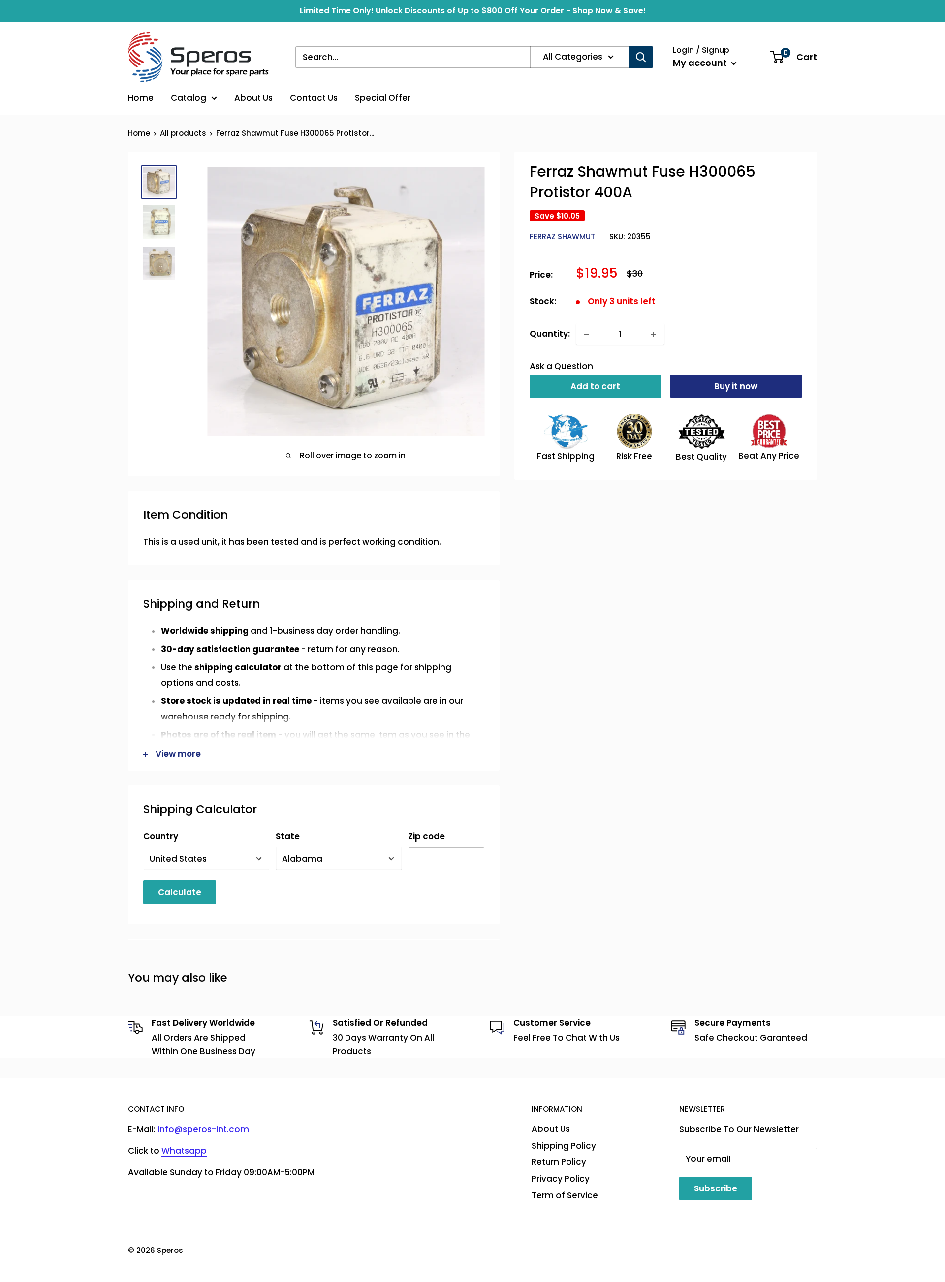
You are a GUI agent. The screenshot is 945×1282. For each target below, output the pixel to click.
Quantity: (550, 334)
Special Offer (382, 98)
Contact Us (314, 98)
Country (160, 836)
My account (701, 63)
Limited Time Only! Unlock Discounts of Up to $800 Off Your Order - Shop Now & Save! (473, 10)
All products (183, 133)
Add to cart (595, 386)
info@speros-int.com (203, 1129)
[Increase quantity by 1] (653, 334)
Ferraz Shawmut (562, 237)
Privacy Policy (561, 1179)
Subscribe (715, 1188)
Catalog (188, 98)
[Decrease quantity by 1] (586, 334)
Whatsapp (184, 1151)
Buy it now (735, 386)
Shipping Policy (564, 1146)
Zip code (426, 836)
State (288, 836)
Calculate (179, 892)
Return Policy (559, 1162)
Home (141, 98)
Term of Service (565, 1195)
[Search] (641, 57)
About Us (253, 98)
